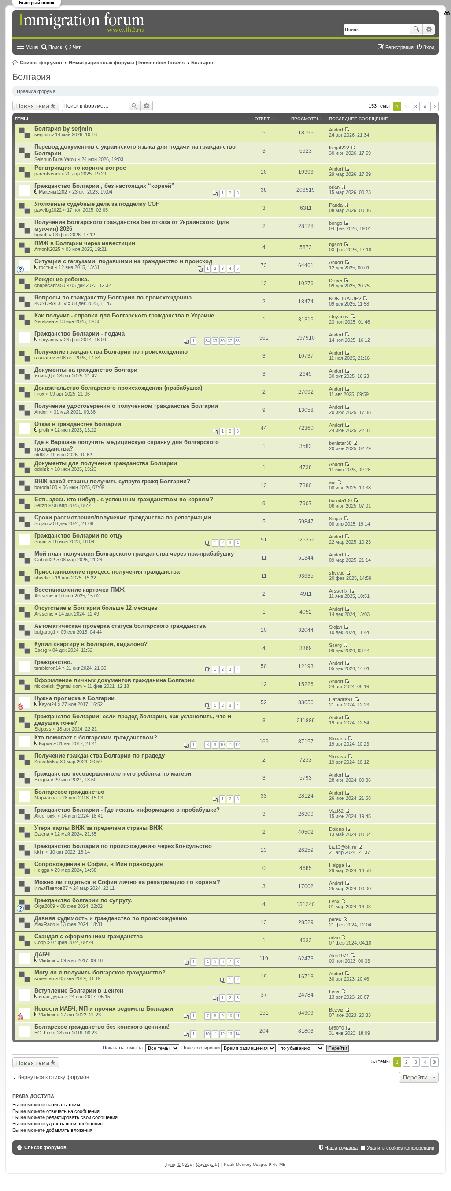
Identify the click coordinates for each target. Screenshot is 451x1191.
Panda (336, 205)
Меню (32, 46)
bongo (335, 223)
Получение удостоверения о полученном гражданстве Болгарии (126, 406)
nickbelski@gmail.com (58, 686)
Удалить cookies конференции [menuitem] (400, 1147)
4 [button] (425, 106)
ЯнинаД (43, 375)
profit (44, 430)
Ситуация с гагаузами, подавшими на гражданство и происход (123, 261)
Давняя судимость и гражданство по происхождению (110, 918)
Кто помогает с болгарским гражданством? (95, 737)
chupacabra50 (49, 285)
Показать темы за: (124, 1047)
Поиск (416, 29)
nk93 (39, 454)
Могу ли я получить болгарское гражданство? (100, 972)
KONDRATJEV (50, 303)
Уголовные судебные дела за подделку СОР (97, 204)
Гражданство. (53, 662)
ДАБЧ (42, 954)
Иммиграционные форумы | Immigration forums (127, 62)
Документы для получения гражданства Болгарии (105, 463)
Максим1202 (53, 191)
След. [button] (434, 106)
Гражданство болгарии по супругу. (83, 900)
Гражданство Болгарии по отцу (78, 535)
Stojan (41, 523)
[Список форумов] (82, 23)
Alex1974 (339, 955)
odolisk (41, 469)
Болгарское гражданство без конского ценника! (102, 1026)
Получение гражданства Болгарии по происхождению (111, 351)
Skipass (43, 729)
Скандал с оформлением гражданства (88, 936)
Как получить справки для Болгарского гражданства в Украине (124, 315)
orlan (334, 187)
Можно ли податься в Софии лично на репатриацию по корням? (127, 882)
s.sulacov (44, 357)
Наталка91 (341, 699)
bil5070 (336, 1027)
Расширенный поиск (429, 29)
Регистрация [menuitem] (399, 47)
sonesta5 (44, 978)
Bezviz (336, 1009)
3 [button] (415, 106)
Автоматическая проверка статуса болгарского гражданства (120, 626)
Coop (40, 942)
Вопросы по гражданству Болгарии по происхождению (113, 297)
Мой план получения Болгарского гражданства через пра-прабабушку (134, 553)
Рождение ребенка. (61, 279)
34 (207, 341)
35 (215, 341)
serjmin (42, 134)
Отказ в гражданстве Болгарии (77, 424)
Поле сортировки (201, 1047)
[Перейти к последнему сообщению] (346, 129)
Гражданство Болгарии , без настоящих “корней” (104, 186)
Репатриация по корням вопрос (80, 167)
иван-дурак (51, 996)
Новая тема (32, 106)
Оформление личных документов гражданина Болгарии (114, 680)
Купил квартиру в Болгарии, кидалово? (91, 644)
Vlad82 (336, 811)
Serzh (40, 505)
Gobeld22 (44, 559)
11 (230, 745)
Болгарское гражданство (69, 791)
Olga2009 (44, 906)
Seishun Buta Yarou (55, 159)
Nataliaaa (44, 321)
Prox (39, 393)
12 (237, 745)
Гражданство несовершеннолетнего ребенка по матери (112, 773)
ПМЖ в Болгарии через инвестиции (84, 243)
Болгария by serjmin (63, 128)
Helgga (41, 779)
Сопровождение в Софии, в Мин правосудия (98, 864)
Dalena (41, 833)
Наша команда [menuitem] (341, 1147)
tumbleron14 (47, 668)
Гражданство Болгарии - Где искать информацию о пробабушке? (127, 809)
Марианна (45, 797)
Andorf (336, 129)
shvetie (42, 577)
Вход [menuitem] (428, 47)
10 (222, 745)
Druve (335, 280)
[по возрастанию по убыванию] (301, 1047)
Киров (45, 743)
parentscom (47, 173)
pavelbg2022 (48, 210)
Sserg (40, 650)
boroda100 (45, 487)
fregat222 (339, 147)
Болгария (202, 62)
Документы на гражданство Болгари (85, 369)
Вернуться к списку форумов (53, 1077)
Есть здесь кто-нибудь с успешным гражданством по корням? (123, 499)
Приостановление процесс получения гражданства (107, 571)
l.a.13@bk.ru (342, 847)
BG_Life (43, 1032)
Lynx (334, 901)
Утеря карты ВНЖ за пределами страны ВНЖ (98, 828)
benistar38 (340, 443)
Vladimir (47, 960)
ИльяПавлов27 (51, 888)
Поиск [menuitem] (55, 47)
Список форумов (41, 62)
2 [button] (406, 106)
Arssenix (43, 595)
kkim (39, 852)
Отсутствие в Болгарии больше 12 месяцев (96, 608)
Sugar (40, 541)
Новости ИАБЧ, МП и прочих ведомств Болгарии (103, 1008)
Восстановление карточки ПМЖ (79, 589)
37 (230, 341)
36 (222, 341)
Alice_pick (45, 815)
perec (335, 919)
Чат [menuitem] (77, 47)
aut (332, 482)
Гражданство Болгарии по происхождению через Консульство (123, 846)
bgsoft (41, 234)
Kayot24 (47, 704)
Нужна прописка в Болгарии (74, 698)
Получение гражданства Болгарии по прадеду (99, 755)
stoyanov (339, 316)
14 (237, 1034)
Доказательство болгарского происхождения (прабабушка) (118, 388)
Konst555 (44, 761)
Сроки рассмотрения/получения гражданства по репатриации (122, 517)
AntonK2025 (47, 249)
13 (230, 1034)
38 (237, 341)
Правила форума (36, 91)
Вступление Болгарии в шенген (78, 990)
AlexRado (44, 924)
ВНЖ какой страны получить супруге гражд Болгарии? (112, 481)
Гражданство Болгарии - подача (79, 333)
